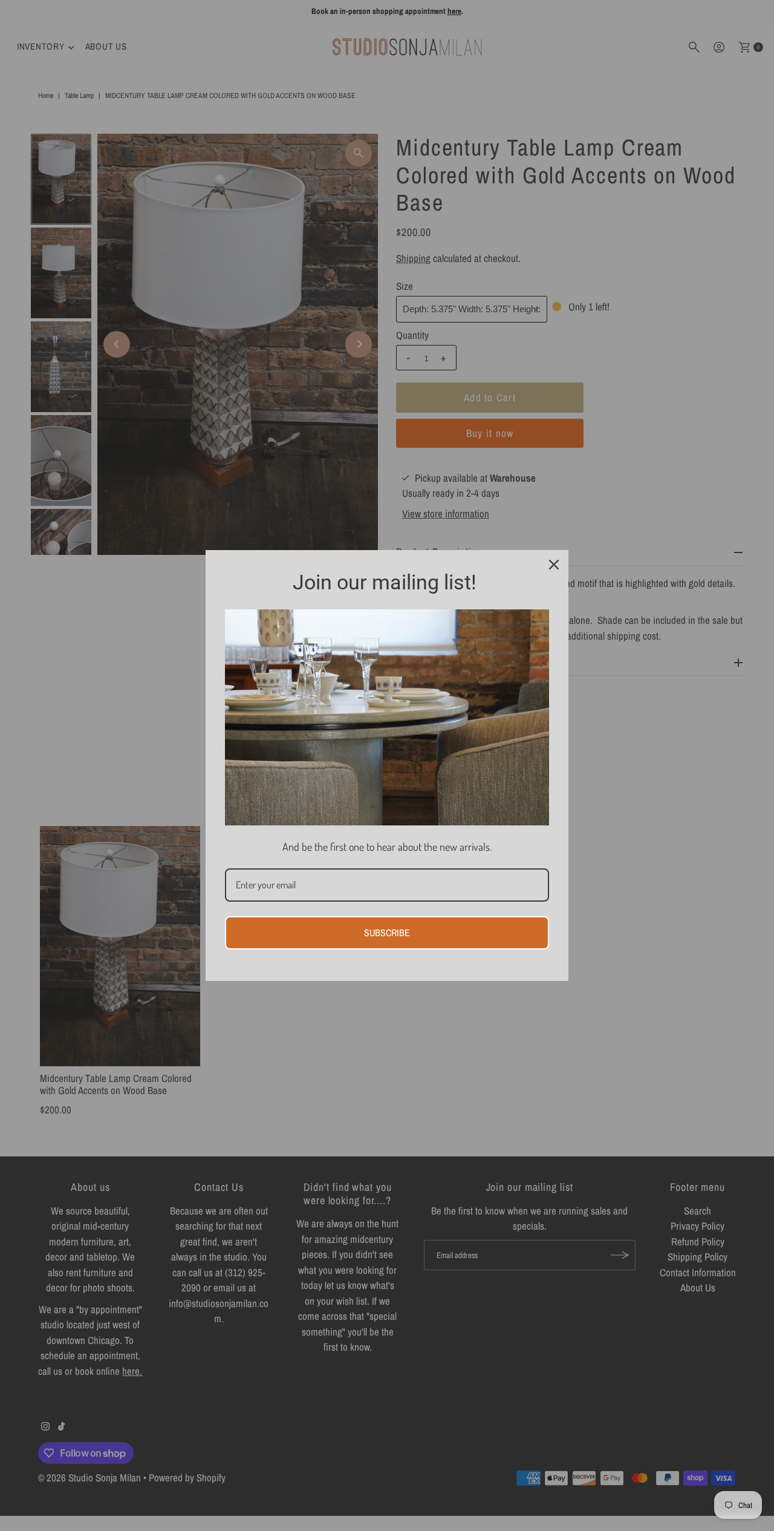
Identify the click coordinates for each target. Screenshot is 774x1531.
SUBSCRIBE (387, 932)
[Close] (553, 564)
